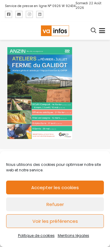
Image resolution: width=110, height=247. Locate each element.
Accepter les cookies (55, 187)
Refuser (55, 204)
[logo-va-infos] (55, 30)
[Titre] (8, 14)
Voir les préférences (55, 221)
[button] (94, 30)
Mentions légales (73, 235)
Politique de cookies (36, 235)
